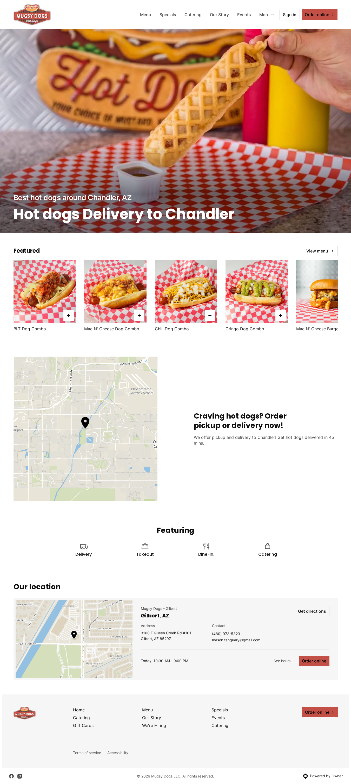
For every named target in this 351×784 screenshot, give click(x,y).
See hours (282, 661)
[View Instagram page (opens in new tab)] (20, 776)
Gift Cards (83, 725)
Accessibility (117, 752)
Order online (314, 660)
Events (244, 14)
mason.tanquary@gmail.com (236, 640)
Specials (168, 14)
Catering (193, 14)
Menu (145, 14)
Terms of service (87, 752)
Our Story (219, 14)
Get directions (312, 611)
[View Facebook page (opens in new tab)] (11, 776)
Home (79, 709)
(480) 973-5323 (226, 633)
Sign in (289, 14)
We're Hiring (154, 725)
